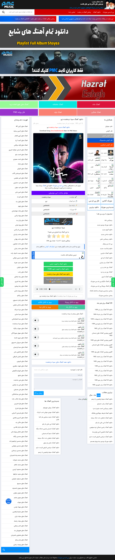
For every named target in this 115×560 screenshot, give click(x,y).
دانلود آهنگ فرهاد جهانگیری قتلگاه (102, 413)
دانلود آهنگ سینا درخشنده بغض (69, 347)
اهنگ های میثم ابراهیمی (20, 512)
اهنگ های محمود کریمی (20, 469)
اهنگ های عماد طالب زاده (20, 399)
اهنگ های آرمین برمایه (21, 131)
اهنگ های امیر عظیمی (21, 178)
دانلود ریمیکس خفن (106, 239)
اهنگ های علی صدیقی (21, 389)
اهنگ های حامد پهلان (21, 239)
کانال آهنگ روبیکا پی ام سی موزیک (101, 286)
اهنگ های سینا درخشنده (20, 324)
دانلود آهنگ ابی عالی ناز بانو (104, 422)
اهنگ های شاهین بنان (21, 352)
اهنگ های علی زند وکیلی (20, 385)
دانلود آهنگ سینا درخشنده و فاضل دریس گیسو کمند (65, 338)
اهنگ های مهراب (22, 502)
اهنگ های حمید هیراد (21, 262)
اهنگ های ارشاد (23, 164)
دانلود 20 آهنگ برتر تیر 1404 (103, 309)
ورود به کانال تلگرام (45, 302)
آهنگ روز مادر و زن (106, 267)
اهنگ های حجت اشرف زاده (19, 253)
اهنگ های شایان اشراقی (20, 356)
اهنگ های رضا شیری (21, 281)
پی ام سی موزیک (7, 4)
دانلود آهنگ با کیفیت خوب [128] (58, 269)
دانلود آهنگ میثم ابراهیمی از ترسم (102, 399)
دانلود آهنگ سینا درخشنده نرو (72, 119)
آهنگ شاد (96, 104)
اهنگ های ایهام (23, 206)
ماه (95, 395)
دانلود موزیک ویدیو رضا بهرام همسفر (101, 441)
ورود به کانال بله (71, 307)
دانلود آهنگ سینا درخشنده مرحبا (69, 321)
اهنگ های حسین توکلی (20, 258)
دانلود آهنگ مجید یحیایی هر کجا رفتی (49, 418)
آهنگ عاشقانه (58, 104)
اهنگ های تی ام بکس (21, 230)
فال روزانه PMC (19, 112)
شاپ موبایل (108, 126)
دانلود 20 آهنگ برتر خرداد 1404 (102, 314)
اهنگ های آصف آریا (21, 140)
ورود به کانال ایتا (45, 307)
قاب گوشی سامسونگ (106, 140)
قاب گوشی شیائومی (106, 145)
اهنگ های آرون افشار (21, 136)
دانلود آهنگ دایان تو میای (51, 443)
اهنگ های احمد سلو (21, 154)
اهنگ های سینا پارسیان (20, 347)
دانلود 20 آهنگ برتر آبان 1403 (103, 328)
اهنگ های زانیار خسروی (20, 300)
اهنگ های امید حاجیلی (20, 183)
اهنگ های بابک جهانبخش (20, 211)
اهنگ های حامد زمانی (21, 248)
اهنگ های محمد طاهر (21, 465)
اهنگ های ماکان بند (21, 422)
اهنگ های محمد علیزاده (20, 460)
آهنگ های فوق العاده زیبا (19, 104)
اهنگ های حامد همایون (20, 244)
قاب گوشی (109, 131)
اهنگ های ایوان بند (22, 201)
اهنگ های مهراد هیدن (21, 507)
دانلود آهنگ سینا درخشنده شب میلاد (68, 355)
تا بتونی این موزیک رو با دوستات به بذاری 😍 (58, 280)
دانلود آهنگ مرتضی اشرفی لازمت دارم (100, 437)
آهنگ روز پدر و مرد (106, 272)
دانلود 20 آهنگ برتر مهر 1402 (103, 380)
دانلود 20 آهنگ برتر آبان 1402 (103, 375)
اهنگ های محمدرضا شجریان (19, 455)
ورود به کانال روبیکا (71, 302)
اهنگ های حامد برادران (20, 234)
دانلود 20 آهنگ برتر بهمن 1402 (102, 361)
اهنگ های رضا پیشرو (21, 286)
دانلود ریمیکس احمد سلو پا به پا (102, 408)
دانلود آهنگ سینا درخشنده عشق (69, 330)
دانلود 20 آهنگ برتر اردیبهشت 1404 (101, 319)
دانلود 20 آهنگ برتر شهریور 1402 (102, 385)
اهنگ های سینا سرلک (21, 309)
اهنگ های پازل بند (22, 220)
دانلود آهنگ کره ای (106, 258)
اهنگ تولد (58, 112)
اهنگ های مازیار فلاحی (21, 427)
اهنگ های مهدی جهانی (20, 493)
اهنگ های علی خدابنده (21, 380)
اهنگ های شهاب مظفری (20, 366)
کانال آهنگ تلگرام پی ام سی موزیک (101, 281)
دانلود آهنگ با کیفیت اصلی (58, 264)
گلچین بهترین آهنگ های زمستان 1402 (102, 334)
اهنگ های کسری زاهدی (20, 418)
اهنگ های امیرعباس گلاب (20, 173)
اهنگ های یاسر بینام (21, 540)
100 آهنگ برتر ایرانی (106, 262)
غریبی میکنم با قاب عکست (68, 255)
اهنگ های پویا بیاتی (21, 225)
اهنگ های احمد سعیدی (20, 159)
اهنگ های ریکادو (22, 295)
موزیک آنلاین (107, 200)
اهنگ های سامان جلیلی (20, 305)
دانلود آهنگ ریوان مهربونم (51, 407)
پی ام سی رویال (107, 244)
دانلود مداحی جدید (106, 234)
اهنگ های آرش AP (22, 126)
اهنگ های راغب (23, 272)
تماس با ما (72, 12)
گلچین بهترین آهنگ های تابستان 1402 (102, 346)
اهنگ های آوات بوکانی (21, 145)
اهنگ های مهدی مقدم (21, 497)
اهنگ (44, 185)
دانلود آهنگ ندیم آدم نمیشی (50, 433)
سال (90, 395)
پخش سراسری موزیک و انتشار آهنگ (101, 291)
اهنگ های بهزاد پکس (21, 215)
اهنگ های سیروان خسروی (19, 342)
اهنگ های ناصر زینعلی (21, 526)
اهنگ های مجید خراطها (20, 474)
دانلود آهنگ (97, 12)
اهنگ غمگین (96, 112)
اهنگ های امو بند (22, 197)
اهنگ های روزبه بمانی (21, 291)
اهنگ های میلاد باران (21, 516)
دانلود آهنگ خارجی (106, 253)
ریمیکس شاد (108, 220)
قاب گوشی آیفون (107, 136)
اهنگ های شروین (22, 361)
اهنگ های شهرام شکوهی (20, 371)
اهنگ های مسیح (22, 483)
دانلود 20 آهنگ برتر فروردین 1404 (102, 324)
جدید (60, 127)
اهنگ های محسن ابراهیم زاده (18, 441)
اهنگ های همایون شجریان (19, 535)
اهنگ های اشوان (22, 168)
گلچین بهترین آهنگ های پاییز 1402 (101, 340)
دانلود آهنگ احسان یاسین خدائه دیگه (47, 429)
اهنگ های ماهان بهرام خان (19, 432)
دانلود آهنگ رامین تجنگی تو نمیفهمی (101, 427)
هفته (98, 395)
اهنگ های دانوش (22, 267)
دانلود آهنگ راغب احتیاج (104, 404)
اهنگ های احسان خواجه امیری (18, 150)
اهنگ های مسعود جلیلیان (20, 479)
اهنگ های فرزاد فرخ (21, 408)
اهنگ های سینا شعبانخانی (20, 319)
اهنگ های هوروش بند (21, 530)
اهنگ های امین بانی (21, 192)
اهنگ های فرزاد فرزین (21, 403)
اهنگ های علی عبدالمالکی (20, 394)
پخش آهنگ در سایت (84, 12)
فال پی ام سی (94, 200)
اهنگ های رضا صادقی (21, 277)
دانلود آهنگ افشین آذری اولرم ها (102, 432)
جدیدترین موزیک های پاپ (107, 208)
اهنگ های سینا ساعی (21, 314)
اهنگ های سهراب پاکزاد (20, 328)
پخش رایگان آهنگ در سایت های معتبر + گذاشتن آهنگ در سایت (35, 19)
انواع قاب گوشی (49, 246)
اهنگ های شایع (23, 375)
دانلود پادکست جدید (106, 248)
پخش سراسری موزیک (105, 295)
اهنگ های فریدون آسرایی (20, 413)
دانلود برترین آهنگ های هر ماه (94, 208)
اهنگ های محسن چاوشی (20, 446)
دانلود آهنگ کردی (107, 277)
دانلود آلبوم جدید (107, 230)
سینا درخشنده (53, 127)
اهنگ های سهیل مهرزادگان (19, 333)
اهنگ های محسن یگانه (20, 436)
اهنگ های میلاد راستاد (21, 521)
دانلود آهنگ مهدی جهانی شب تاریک (48, 412)
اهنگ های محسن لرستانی (20, 450)
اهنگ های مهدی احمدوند (20, 488)
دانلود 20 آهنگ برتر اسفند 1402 (102, 356)
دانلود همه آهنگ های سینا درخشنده (58, 274)
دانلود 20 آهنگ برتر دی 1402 (103, 366)
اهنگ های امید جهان (21, 187)
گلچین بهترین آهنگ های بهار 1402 (101, 352)
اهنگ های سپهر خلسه (21, 338)
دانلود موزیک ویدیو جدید (104, 225)
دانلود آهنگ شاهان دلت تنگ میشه (101, 418)
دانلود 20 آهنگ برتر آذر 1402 (103, 371)
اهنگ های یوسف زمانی (20, 544)
